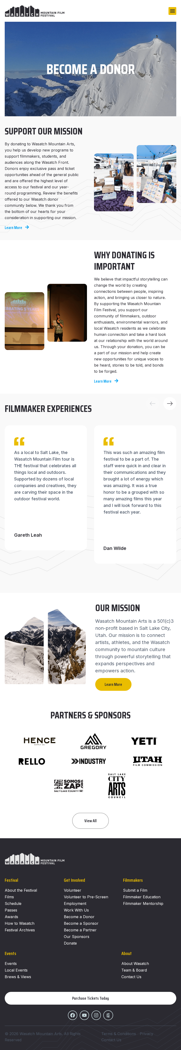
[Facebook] (72, 1015)
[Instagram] (96, 1015)
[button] (172, 11)
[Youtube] (84, 1015)
